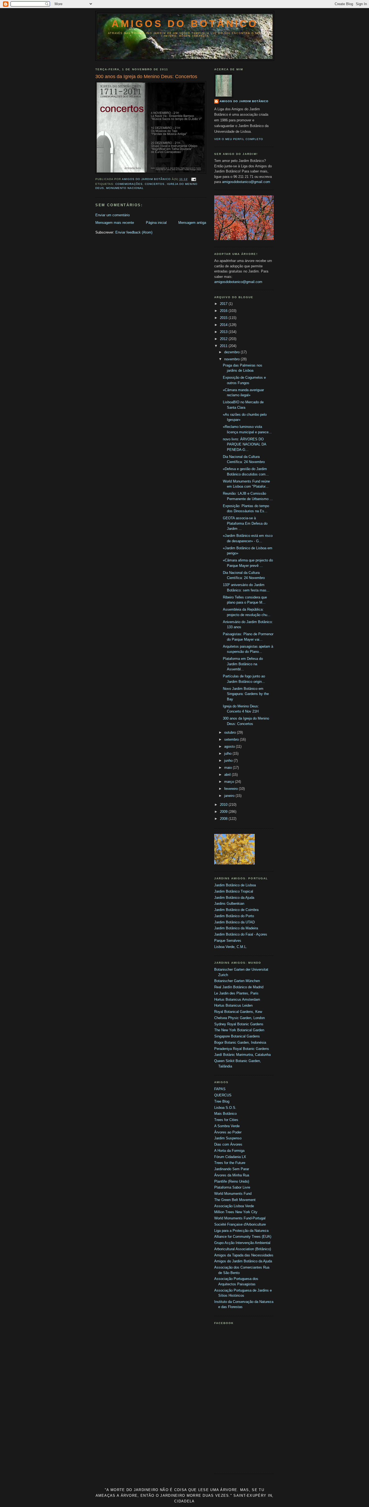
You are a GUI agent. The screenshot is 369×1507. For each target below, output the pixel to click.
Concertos (155, 183)
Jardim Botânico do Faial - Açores (240, 934)
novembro (232, 359)
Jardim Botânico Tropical (233, 891)
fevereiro (231, 789)
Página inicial (156, 223)
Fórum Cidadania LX (230, 1157)
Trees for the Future (229, 1163)
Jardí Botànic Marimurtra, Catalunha (242, 1055)
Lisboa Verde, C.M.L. (230, 947)
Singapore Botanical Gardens (237, 1036)
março (229, 782)
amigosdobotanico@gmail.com (246, 182)
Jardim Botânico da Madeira (236, 928)
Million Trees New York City (235, 1212)
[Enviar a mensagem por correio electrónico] (193, 179)
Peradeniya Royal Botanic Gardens (241, 1049)
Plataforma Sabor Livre (232, 1187)
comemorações (129, 183)
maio (228, 768)
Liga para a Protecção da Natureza (241, 1231)
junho (229, 761)
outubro (230, 732)
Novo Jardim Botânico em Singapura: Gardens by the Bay (246, 694)
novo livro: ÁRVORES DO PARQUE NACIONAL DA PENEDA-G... (244, 444)
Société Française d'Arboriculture (240, 1224)
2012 (224, 339)
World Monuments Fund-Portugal (240, 1218)
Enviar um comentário (112, 215)
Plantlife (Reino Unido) (231, 1181)
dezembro (232, 352)
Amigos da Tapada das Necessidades (243, 1255)
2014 (224, 325)
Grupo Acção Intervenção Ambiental (242, 1243)
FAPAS (220, 1089)
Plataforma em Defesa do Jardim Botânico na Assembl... (243, 664)
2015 (224, 318)
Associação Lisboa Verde (234, 1206)
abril (228, 775)
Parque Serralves (227, 941)
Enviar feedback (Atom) (133, 232)
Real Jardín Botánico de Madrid (238, 987)
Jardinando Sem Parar (231, 1169)
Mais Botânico (225, 1114)
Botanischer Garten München (237, 981)
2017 (224, 304)
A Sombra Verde (227, 1126)
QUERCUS (223, 1095)
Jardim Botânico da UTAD (234, 922)
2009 (224, 812)
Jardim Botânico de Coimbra (236, 910)
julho (228, 753)
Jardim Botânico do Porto (234, 916)
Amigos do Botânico (185, 23)
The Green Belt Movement (235, 1200)
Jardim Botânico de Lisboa (235, 885)
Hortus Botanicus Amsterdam (237, 999)
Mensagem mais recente (114, 223)
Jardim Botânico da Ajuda (234, 898)
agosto (230, 746)
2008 (224, 819)
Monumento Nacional (125, 188)
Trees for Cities (226, 1120)
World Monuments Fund (232, 1194)
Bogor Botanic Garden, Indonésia (240, 1042)
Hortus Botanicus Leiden (233, 1005)
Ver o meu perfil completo (238, 139)
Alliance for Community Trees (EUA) (242, 1237)
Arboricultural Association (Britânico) (242, 1249)
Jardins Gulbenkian (229, 903)
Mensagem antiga (192, 223)
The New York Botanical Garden (239, 1030)
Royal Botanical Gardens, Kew (238, 1012)
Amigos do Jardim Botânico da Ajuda (243, 1261)
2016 (224, 311)
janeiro (230, 796)
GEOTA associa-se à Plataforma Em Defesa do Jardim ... (245, 523)
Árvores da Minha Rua (231, 1175)
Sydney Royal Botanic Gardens (238, 1024)
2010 (224, 805)
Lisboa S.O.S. (225, 1108)
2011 (224, 346)
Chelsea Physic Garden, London (239, 1018)
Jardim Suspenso (227, 1138)
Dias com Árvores (228, 1144)
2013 (224, 332)
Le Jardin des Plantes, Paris (236, 993)
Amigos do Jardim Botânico (244, 101)
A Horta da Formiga (229, 1151)
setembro (232, 739)
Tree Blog (221, 1101)
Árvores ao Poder (227, 1132)
